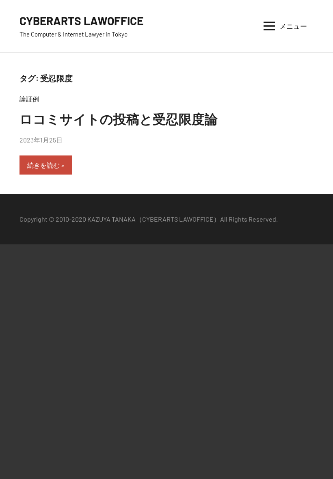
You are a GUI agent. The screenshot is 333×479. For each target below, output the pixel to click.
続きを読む (43, 165)
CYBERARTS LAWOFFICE (81, 21)
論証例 (29, 99)
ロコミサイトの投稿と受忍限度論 (118, 118)
